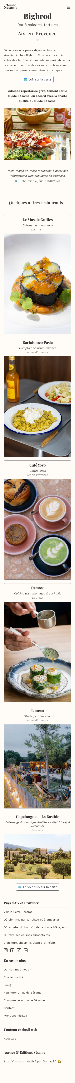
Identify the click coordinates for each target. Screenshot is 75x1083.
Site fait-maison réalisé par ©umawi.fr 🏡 (32, 1061)
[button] (68, 7)
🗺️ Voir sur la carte (37, 79)
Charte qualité (13, 977)
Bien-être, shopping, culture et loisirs (30, 942)
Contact (9, 1008)
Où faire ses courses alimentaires (27, 935)
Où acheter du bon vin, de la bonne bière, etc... (36, 927)
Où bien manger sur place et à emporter (31, 919)
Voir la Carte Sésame (18, 912)
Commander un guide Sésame (24, 1000)
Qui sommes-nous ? (18, 969)
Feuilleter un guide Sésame (22, 992)
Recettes (10, 1038)
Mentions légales (15, 1015)
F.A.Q (7, 985)
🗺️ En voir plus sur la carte (37, 887)
